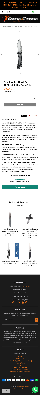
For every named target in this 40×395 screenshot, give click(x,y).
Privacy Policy (20, 359)
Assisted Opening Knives (15, 26)
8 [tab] (26, 71)
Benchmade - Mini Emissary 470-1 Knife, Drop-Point (29, 263)
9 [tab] (29, 71)
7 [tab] (23, 71)
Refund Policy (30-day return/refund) (20, 361)
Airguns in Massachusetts (20, 369)
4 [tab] (14, 71)
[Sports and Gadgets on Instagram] (19, 302)
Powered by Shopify (20, 389)
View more (20, 206)
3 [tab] (11, 71)
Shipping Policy (20, 363)
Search (20, 356)
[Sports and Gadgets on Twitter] (13, 302)
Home (4, 26)
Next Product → (20, 32)
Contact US (26, 286)
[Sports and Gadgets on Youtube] (23, 302)
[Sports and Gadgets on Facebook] (16, 302)
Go (36, 319)
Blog (20, 365)
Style (5, 96)
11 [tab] (36, 71)
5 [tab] (17, 71)
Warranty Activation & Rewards (20, 372)
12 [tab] (20, 74)
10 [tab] (32, 71)
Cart (36, 12)
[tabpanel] (20, 54)
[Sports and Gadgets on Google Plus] (27, 302)
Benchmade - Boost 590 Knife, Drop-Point (10, 262)
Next (39, 54)
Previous (1, 54)
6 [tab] (20, 71)
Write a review (20, 187)
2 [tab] (8, 71)
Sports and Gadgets (23, 387)
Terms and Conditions (20, 367)
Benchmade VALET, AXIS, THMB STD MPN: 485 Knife (10, 231)
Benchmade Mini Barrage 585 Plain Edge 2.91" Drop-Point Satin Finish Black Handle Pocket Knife (30, 233)
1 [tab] (4, 71)
